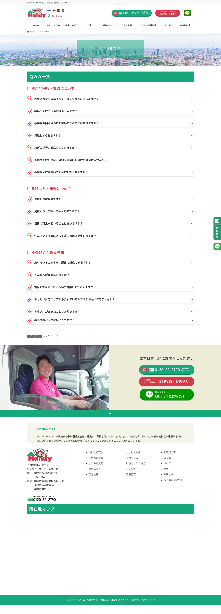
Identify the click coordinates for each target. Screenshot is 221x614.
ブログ (167, 463)
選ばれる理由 (96, 452)
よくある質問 (96, 463)
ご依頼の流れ (96, 457)
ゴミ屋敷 (131, 468)
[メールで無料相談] (217, 228)
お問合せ (168, 474)
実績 (166, 468)
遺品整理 (131, 474)
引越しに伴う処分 (135, 463)
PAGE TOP (213, 550)
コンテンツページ (51, 336)
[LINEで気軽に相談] (217, 246)
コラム (167, 457)
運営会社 (93, 474)
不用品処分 (132, 457)
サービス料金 (133, 452)
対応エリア (95, 468)
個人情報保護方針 (173, 479)
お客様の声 (170, 452)
